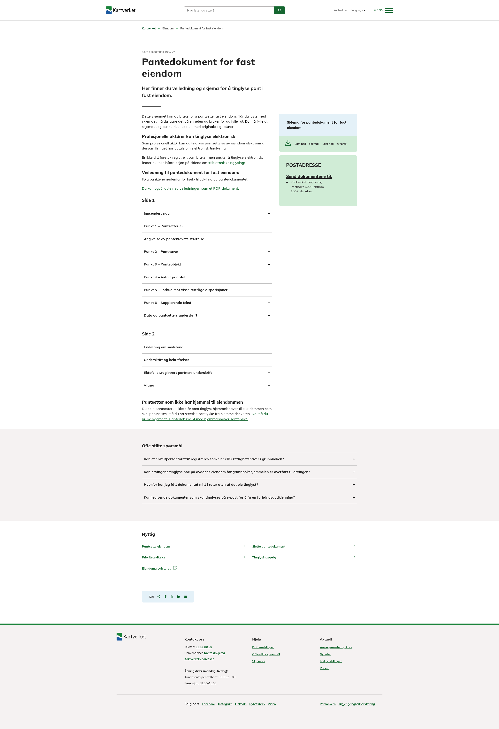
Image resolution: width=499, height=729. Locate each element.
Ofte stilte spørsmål (266, 654)
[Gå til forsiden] (120, 10)
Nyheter (325, 654)
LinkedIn (241, 704)
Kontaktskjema (214, 653)
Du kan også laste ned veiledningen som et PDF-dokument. (190, 188)
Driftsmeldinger (263, 647)
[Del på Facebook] (165, 596)
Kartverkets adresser (199, 659)
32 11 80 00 (204, 647)
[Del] (158, 596)
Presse (324, 668)
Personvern (328, 704)
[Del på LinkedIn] (178, 596)
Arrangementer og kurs (336, 647)
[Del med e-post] (185, 596)
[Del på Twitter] (172, 596)
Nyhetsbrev (257, 704)
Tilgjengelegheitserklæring (356, 704)
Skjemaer (258, 661)
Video (272, 704)
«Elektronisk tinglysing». (227, 162)
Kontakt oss (340, 10)
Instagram (225, 704)
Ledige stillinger (331, 661)
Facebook (208, 704)
